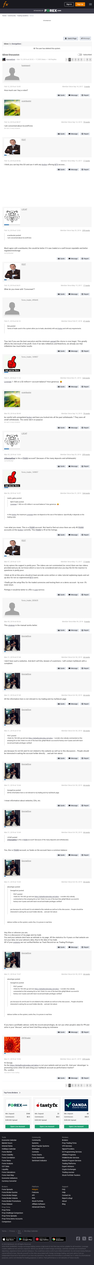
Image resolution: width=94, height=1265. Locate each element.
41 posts (86, 321)
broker (44, 164)
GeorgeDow (16, 44)
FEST (24, 140)
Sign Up (80, 4)
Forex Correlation (8, 1158)
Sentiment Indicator (39, 1161)
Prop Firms (6, 1210)
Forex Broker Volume (10, 1198)
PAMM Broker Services (70, 1158)
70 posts (86, 122)
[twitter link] (84, 1238)
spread (53, 341)
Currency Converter (9, 1181)
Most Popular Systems (40, 1146)
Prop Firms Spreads (9, 1216)
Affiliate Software (38, 1204)
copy (36, 590)
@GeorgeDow (9, 458)
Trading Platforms (69, 1163)
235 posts (86, 1059)
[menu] (90, 4)
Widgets (35, 1189)
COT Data (5, 1166)
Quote (62, 95)
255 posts (86, 230)
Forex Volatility (7, 1155)
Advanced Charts (38, 1207)
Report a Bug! (67, 1198)
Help (63, 1192)
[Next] (90, 59)
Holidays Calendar (9, 1149)
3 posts (87, 87)
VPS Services (67, 1146)
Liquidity (5, 1169)
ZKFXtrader (26, 1038)
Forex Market (7, 1152)
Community (36, 1140)
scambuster (26, 101)
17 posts (86, 161)
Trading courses (68, 1172)
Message (86, 38)
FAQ (63, 1189)
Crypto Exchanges (69, 1169)
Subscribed (87, 55)
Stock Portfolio (37, 1201)
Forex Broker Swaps (9, 1195)
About (64, 1201)
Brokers (65, 1140)
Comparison (6, 1222)
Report (86, 95)
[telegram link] (90, 1238)
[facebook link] (78, 1238)
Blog (63, 1204)
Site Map (19, 1232)
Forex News (6, 1161)
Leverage (8, 382)
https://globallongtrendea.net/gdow (40, 738)
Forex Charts (37, 1155)
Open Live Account (17, 1126)
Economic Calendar (9, 1140)
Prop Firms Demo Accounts (12, 1219)
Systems (35, 1143)
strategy (11, 625)
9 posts (87, 622)
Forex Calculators (8, 1172)
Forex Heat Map (8, 1175)
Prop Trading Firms (69, 1143)
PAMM (25, 458)
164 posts (86, 378)
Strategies (36, 1149)
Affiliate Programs (69, 1155)
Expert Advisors (68, 1166)
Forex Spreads (7, 1189)
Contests (35, 1152)
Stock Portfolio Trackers (71, 1175)
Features (35, 1192)
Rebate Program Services (71, 1161)
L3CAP (24, 209)
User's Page (72, 38)
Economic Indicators (9, 1178)
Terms (4, 1231)
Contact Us (66, 1195)
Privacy (12, 1231)
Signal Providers (68, 1149)
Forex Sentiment (38, 1158)
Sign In (69, 4)
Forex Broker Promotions (11, 1201)
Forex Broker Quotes (9, 1192)
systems (16, 942)
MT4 (56, 164)
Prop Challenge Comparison (12, 1213)
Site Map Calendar (31, 1231)
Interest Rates (7, 1146)
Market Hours (7, 1143)
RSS (33, 1198)
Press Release (7, 1204)
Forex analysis (7, 1163)
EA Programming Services (72, 1152)
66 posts (86, 657)
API (33, 1195)
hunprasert (26, 65)
